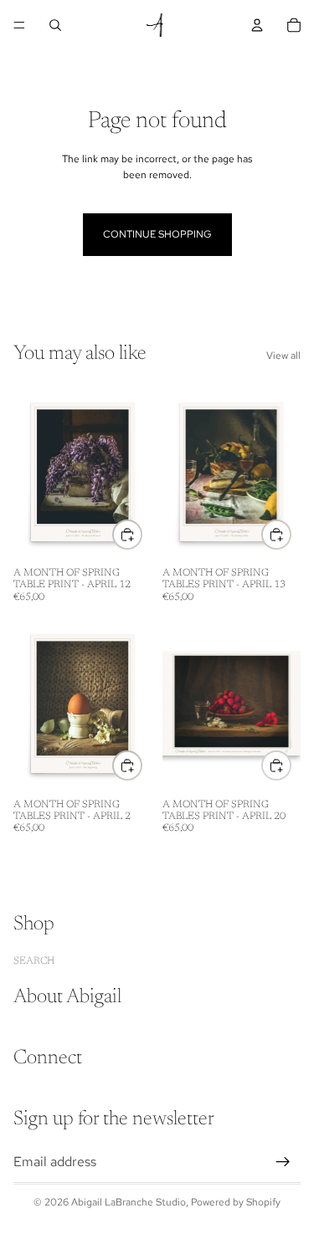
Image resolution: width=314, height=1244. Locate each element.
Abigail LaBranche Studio (128, 1202)
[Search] (55, 25)
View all (283, 355)
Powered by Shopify (236, 1202)
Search (33, 960)
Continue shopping (157, 234)
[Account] (257, 25)
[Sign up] (283, 1161)
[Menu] (19, 25)
